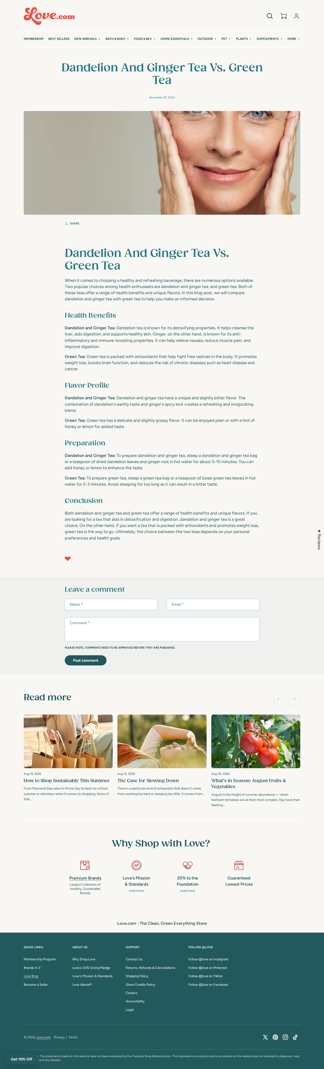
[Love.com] (49, 16)
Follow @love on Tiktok (205, 976)
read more (136, 891)
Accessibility (135, 1001)
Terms (73, 1037)
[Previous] (279, 699)
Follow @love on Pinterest (207, 968)
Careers (132, 993)
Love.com (43, 1037)
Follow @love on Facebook (208, 985)
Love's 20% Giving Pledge (91, 968)
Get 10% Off (21, 1059)
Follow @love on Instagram (208, 959)
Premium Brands (85, 878)
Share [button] (74, 223)
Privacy (59, 1037)
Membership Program (40, 959)
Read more (47, 697)
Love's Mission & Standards (92, 976)
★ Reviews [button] (319, 539)
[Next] (294, 699)
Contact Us (134, 959)
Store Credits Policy (140, 985)
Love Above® (82, 985)
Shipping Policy (137, 976)
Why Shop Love (83, 959)
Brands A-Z (32, 968)
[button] (87, 39)
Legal (130, 1010)
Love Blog (31, 976)
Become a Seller (36, 985)
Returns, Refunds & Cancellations (150, 968)
